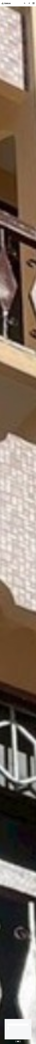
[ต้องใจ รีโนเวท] (24, 3)
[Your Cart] (29, 3)
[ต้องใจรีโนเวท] (6, 3)
